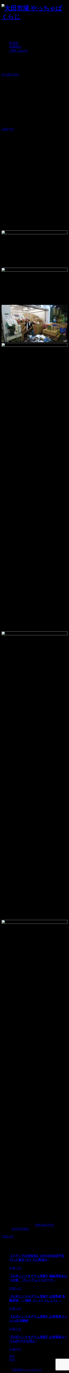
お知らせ (8, 129)
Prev (12, 1356)
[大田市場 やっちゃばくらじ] (34, 16)
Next (12, 1359)
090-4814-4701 (44, 1224)
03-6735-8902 (20, 1228)
